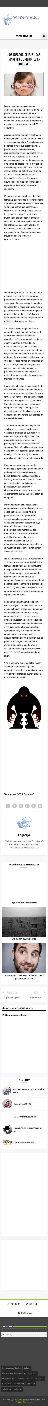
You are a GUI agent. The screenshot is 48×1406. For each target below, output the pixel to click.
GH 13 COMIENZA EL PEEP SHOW (25, 1116)
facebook (15, 1304)
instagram (27, 1313)
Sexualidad (19, 1384)
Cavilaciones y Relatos (11, 1368)
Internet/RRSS (15, 794)
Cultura (27, 1368)
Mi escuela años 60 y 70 (22, 1103)
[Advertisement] (24, 266)
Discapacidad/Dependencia (13, 1373)
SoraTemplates (20, 1400)
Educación (32, 1373)
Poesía (29, 1379)
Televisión (6, 1389)
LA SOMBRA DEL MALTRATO (24, 939)
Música (21, 1379)
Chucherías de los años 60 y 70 (25, 1142)
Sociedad (28, 794)
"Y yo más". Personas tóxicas (24, 903)
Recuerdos (6, 1384)
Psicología (39, 1379)
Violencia (17, 1389)
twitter (33, 1304)
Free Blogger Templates (30, 1401)
